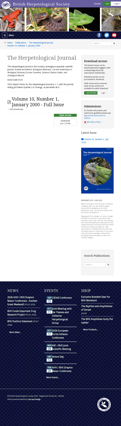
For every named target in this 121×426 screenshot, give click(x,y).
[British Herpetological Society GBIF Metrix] (104, 404)
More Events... (52, 377)
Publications (20, 42)
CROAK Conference (62, 297)
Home (9, 42)
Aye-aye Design (34, 399)
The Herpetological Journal (41, 42)
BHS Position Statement (20, 321)
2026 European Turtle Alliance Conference (60, 334)
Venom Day (58, 356)
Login (102, 93)
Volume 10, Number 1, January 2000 (23, 45)
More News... (15, 332)
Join (107, 4)
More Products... (90, 329)
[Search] (114, 43)
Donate (97, 4)
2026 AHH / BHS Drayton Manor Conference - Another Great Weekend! (22, 301)
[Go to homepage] (6, 3)
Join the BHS (91, 93)
